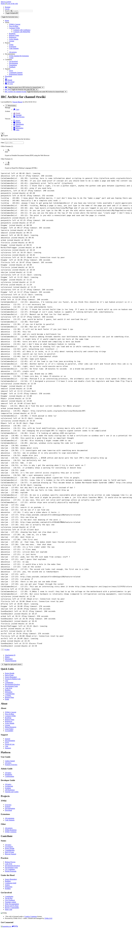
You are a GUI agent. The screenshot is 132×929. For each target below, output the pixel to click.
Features (7, 806)
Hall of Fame (9, 675)
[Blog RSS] (17, 926)
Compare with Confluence (21, 30)
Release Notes (9, 719)
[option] (68, 152)
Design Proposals (10, 871)
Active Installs (13, 39)
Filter (3, 143)
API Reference (10, 790)
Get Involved (13, 61)
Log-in (7, 9)
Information (19, 128)
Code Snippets (14, 48)
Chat (6, 681)
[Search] (11, 11)
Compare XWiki (14, 28)
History (18, 126)
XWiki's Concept (14, 24)
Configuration (9, 776)
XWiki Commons (10, 832)
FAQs (11, 71)
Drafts (7, 699)
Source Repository (11, 677)
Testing (7, 885)
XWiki (11, 45)
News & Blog (13, 26)
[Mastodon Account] (6, 926)
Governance (9, 846)
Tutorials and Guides (11, 792)
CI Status (8, 695)
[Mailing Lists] (15, 926)
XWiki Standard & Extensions (19, 56)
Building (8, 690)
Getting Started (10, 761)
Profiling (8, 888)
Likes (17, 130)
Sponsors (8, 748)
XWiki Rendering (10, 830)
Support (7, 739)
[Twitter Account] (13, 926)
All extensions (9, 818)
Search (7, 11)
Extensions (12, 46)
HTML (7, 164)
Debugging (8, 692)
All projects (13, 52)
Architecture (9, 786)
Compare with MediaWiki (21, 32)
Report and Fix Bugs (12, 906)
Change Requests (10, 661)
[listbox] (66, 157)
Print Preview (20, 117)
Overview (8, 805)
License (11, 41)
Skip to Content (6, 2)
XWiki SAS (48, 918)
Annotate (18, 115)
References (12, 37)
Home (7, 20)
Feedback (12, 67)
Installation (8, 774)
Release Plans (9, 697)
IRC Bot (8, 89)
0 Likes (7, 649)
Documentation (10, 740)
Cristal (11, 58)
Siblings (18, 122)
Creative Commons (30, 916)
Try (6, 78)
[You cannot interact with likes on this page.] (2, 650)
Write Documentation (12, 904)
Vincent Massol (17, 102)
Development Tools (11, 686)
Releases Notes (14, 35)
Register (7, 7)
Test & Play (9, 898)
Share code (8, 909)
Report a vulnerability (12, 907)
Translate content (10, 902)
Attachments (19, 124)
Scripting (8, 788)
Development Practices (12, 684)
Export (17, 113)
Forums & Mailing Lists (13, 679)
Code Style (8, 688)
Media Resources (10, 727)
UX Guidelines (10, 869)
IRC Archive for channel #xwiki (15, 91)
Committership (10, 694)
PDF (6, 152)
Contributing (9, 682)
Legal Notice (9, 729)
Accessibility (9, 731)
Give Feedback (10, 900)
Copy (17, 109)
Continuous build (10, 883)
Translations (13, 65)
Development (13, 63)
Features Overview (11, 764)
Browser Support (10, 854)
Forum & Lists (9, 744)
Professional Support (16, 74)
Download (8, 76)
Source (17, 120)
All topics (8, 763)
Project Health (9, 673)
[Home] (6, 87)
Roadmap (12, 33)
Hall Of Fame (9, 852)
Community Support (15, 72)
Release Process (10, 862)
